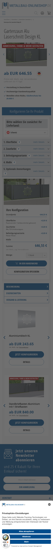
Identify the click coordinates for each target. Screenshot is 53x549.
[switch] (5, 545)
